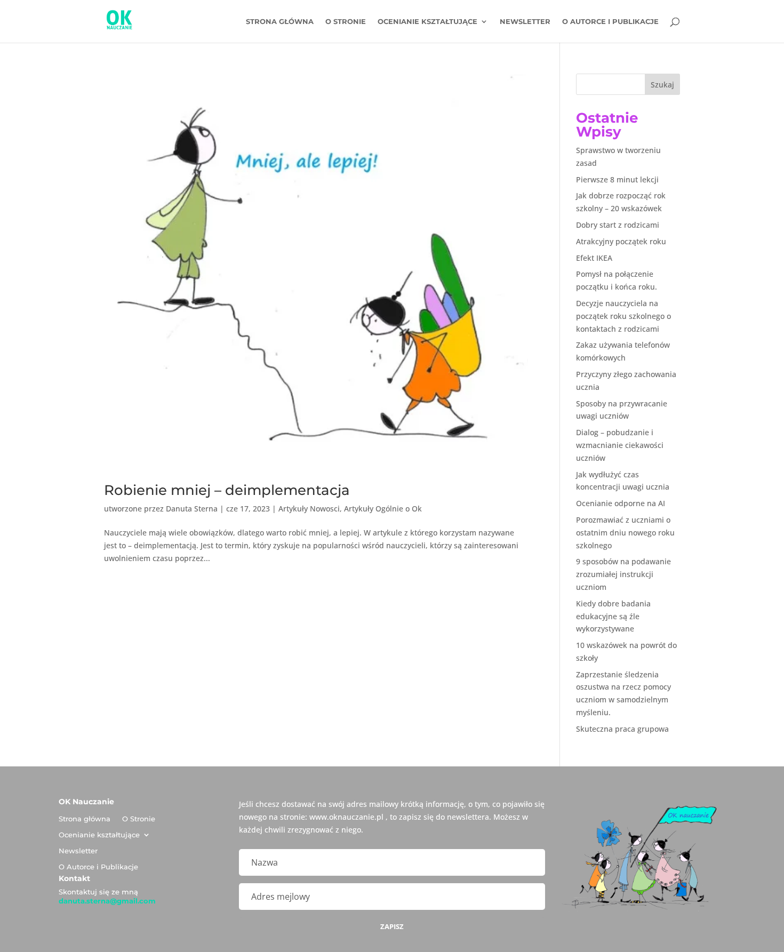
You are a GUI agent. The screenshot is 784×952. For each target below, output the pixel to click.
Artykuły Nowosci (309, 508)
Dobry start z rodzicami (617, 225)
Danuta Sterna (192, 508)
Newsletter (525, 22)
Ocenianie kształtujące (427, 22)
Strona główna (280, 22)
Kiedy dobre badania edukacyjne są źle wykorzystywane (613, 616)
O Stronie (345, 22)
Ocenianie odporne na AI (620, 503)
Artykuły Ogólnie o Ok (383, 508)
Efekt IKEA (594, 258)
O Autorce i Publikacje (610, 22)
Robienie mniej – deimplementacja (227, 490)
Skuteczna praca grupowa (622, 729)
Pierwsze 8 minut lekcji (617, 179)
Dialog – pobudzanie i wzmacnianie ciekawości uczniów (619, 445)
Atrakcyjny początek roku (621, 241)
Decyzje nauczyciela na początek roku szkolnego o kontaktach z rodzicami (623, 316)
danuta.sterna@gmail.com (107, 901)
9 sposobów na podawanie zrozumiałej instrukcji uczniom (623, 574)
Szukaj (662, 84)
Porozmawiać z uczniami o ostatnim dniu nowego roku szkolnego (625, 532)
